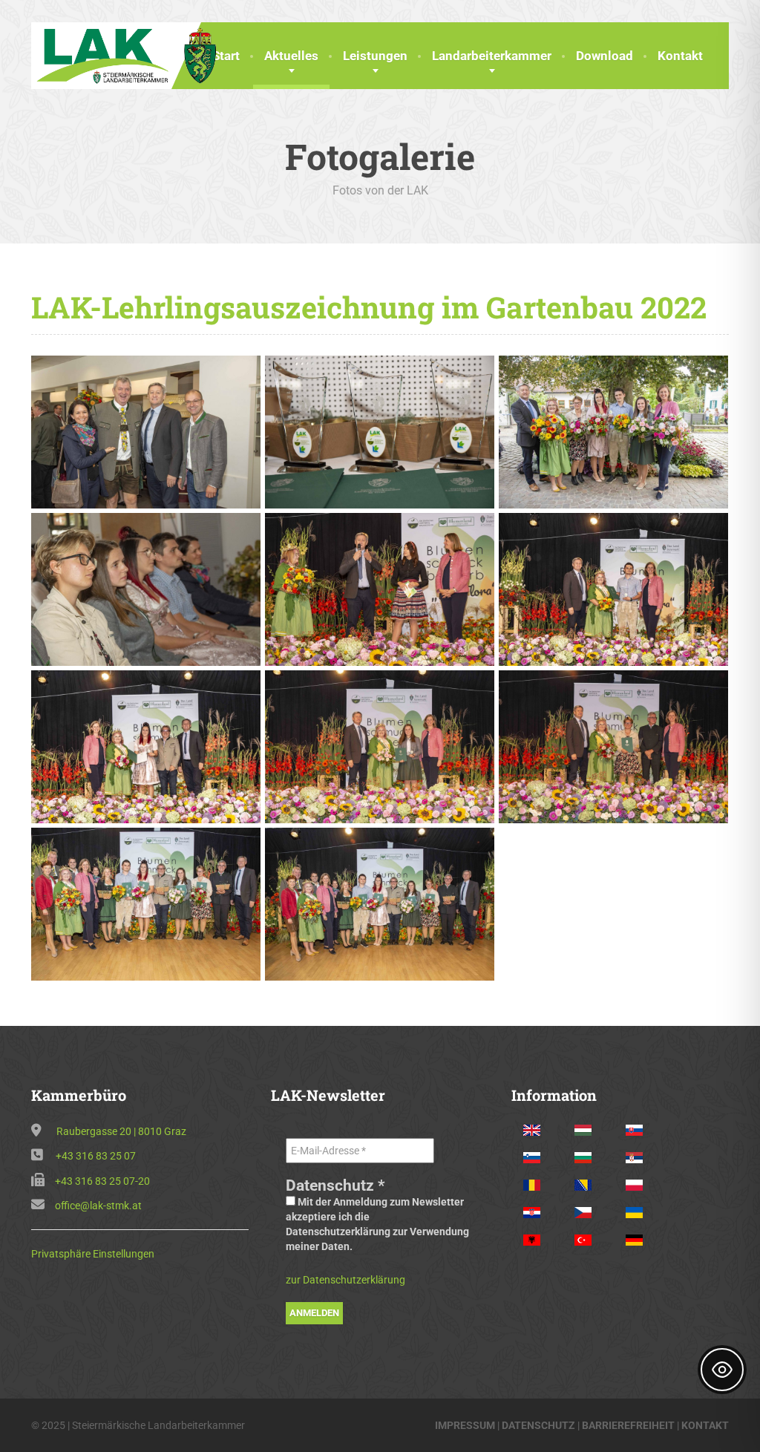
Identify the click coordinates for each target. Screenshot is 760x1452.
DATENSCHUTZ (538, 1425)
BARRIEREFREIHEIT (628, 1425)
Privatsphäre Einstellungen (92, 1254)
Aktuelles (291, 55)
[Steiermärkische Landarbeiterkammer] (131, 54)
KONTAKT (705, 1425)
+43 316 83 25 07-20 (102, 1181)
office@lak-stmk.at (98, 1205)
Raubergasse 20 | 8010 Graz (121, 1131)
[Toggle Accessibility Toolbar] (722, 1370)
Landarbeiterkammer (491, 55)
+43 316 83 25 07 (96, 1156)
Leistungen (375, 55)
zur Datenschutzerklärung (345, 1280)
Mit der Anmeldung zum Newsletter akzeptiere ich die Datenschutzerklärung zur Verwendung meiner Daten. (377, 1224)
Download (604, 55)
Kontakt (680, 55)
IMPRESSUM (465, 1425)
